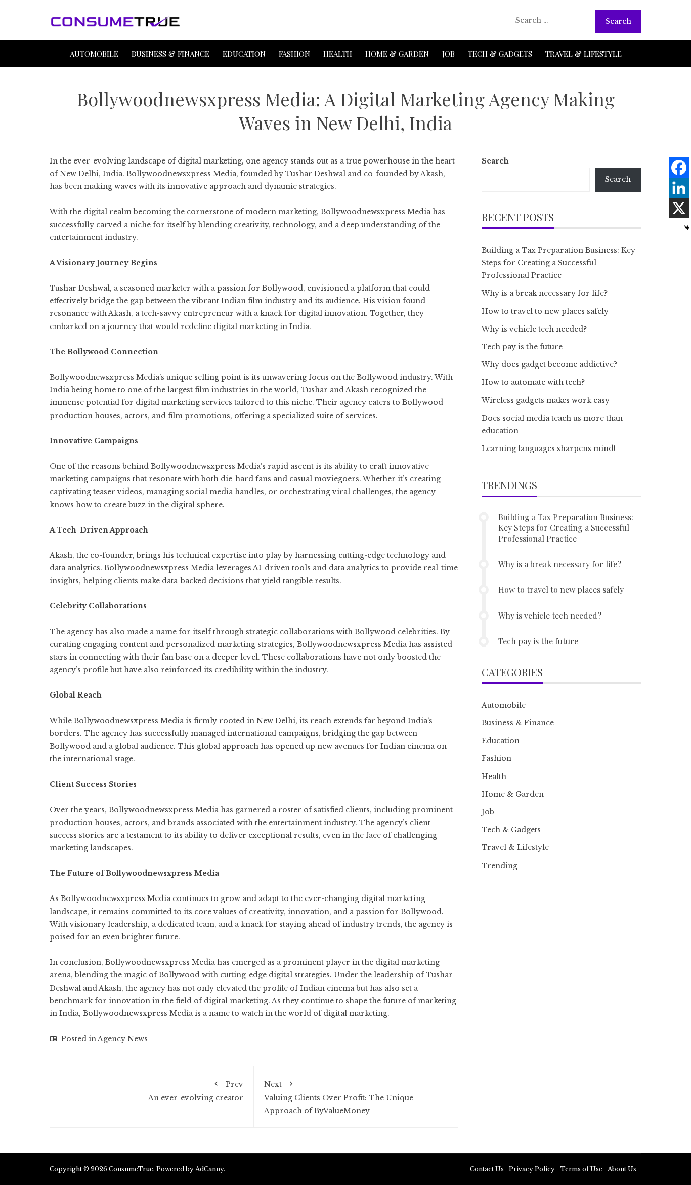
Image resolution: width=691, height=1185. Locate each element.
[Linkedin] (679, 188)
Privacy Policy (532, 1169)
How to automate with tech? (533, 382)
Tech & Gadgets (500, 54)
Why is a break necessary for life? (545, 293)
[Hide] (687, 228)
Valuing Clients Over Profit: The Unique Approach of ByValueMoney (338, 1097)
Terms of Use (581, 1169)
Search (495, 161)
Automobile (94, 54)
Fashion (294, 54)
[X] (679, 208)
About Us (622, 1169)
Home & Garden (397, 54)
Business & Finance (170, 54)
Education (244, 54)
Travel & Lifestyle (583, 54)
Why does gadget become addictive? (549, 364)
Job (448, 54)
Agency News (123, 1038)
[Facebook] (679, 167)
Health (337, 54)
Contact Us (487, 1169)
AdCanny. (210, 1169)
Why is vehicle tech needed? (534, 329)
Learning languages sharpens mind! (549, 448)
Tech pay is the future (522, 346)
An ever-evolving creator (195, 1091)
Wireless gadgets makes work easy (546, 400)
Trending (499, 865)
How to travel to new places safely (545, 311)
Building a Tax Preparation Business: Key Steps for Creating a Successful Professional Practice (558, 263)
